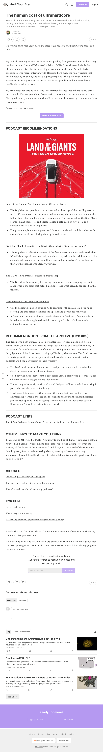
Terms (55, 734)
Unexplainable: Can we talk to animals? (27, 301)
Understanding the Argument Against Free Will (33, 638)
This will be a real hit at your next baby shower (30, 483)
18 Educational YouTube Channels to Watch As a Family (38, 677)
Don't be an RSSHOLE (18, 658)
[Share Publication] (72, 4)
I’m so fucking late (15, 507)
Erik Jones (16, 31)
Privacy (49, 734)
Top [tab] (8, 632)
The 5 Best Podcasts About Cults (23, 422)
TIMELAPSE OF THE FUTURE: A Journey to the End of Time (40, 440)
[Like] (7, 689)
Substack (39, 746)
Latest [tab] (15, 632)
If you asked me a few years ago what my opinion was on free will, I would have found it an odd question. (38, 643)
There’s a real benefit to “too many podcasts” (29, 489)
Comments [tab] (11, 600)
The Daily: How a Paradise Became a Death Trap (32, 276)
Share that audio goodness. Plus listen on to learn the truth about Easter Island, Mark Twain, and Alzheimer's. (37, 662)
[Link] (2, 128)
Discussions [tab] (25, 632)
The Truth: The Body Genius (21, 342)
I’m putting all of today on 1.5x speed (25, 477)
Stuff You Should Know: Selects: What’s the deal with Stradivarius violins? (46, 246)
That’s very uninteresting (19, 513)
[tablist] (17, 600)
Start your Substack (45, 740)
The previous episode (21, 230)
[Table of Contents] (3, 376)
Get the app (64, 740)
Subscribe (82, 4)
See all (11, 696)
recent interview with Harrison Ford (43, 73)
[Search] (66, 4)
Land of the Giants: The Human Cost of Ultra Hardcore (36, 204)
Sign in (95, 4)
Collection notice (67, 734)
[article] (51, 644)
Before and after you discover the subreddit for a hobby (35, 520)
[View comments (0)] (17, 39)
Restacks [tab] (22, 600)
